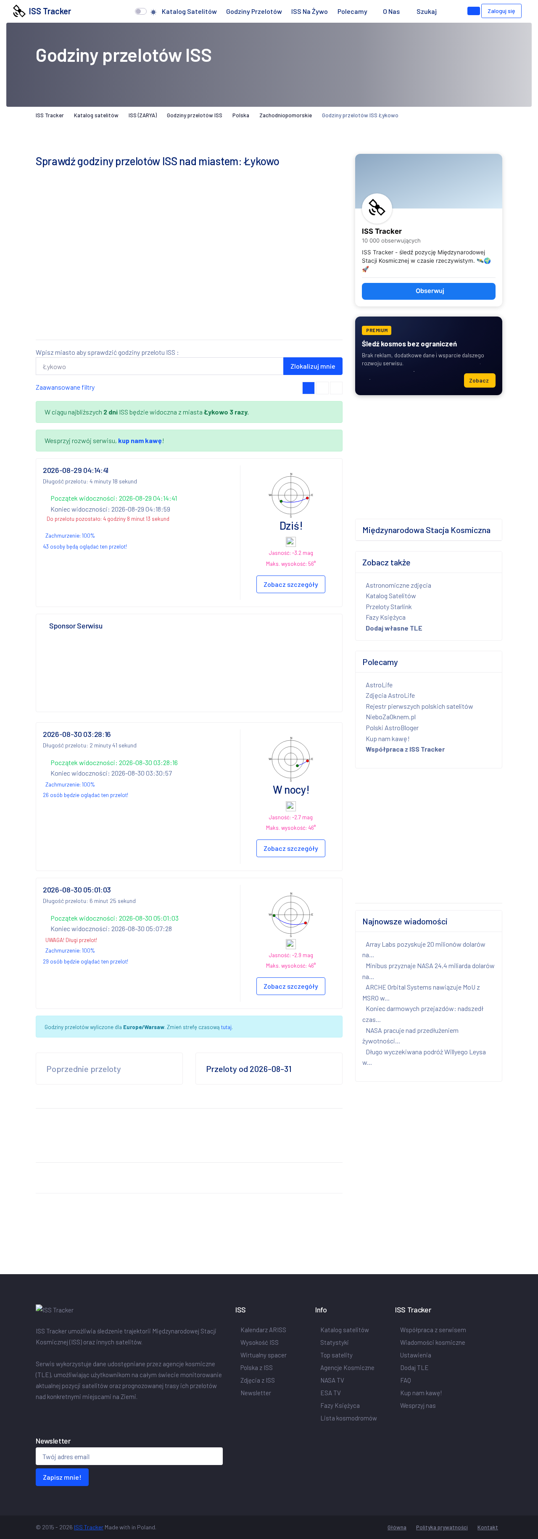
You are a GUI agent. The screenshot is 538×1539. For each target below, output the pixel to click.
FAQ (405, 1380)
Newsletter (255, 1392)
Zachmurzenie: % (70, 535)
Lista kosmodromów (348, 1418)
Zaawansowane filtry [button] (65, 387)
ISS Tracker (48, 11)
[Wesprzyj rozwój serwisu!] (473, 11)
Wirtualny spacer (263, 1355)
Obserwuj (430, 291)
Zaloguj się (501, 10)
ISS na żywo (309, 11)
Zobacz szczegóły (291, 584)
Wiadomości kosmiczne (432, 1342)
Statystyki (334, 1342)
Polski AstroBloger (392, 727)
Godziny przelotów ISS (194, 115)
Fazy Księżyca (386, 617)
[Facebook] (37, 1414)
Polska (240, 115)
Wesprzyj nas (418, 1405)
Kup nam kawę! (388, 738)
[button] (449, 11)
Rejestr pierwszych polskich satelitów (419, 706)
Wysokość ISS (259, 1342)
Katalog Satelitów (391, 595)
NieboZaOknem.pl (391, 717)
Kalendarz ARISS (263, 1329)
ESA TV (330, 1392)
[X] (40, 1414)
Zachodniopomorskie (285, 115)
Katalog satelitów (189, 11)
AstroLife (379, 685)
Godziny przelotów (254, 11)
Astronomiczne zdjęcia (398, 585)
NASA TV (332, 1380)
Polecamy (352, 11)
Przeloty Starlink (389, 606)
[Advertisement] (189, 274)
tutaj (226, 1027)
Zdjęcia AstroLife (390, 695)
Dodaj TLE (414, 1367)
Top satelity (336, 1355)
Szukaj (427, 11)
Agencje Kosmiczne (347, 1367)
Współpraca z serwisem (433, 1329)
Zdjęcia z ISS (257, 1380)
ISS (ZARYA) (143, 115)
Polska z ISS (256, 1367)
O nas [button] (392, 11)
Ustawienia (415, 1355)
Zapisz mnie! (62, 1477)
